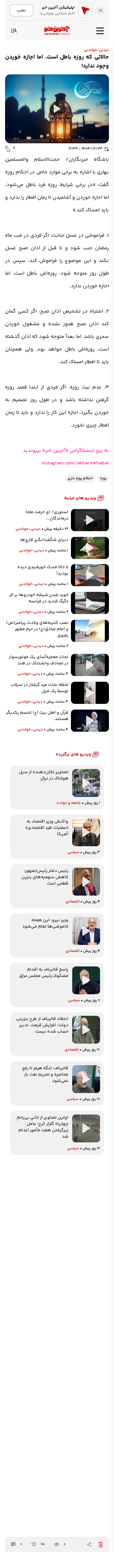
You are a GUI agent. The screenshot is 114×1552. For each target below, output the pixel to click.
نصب (21, 10)
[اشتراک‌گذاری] (89, 1544)
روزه (103, 478)
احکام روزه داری (79, 478)
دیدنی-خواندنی (96, 50)
